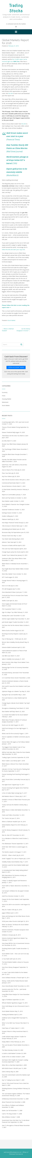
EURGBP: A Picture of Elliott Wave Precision (14, 799)
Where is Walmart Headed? (10, 821)
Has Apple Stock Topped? (9, 784)
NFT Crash (5, 577)
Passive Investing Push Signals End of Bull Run (15, 788)
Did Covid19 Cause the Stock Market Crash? (14, 686)
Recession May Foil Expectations (11, 532)
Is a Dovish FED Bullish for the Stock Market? (15, 715)
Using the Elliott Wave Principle (11, 454)
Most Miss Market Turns (9, 574)
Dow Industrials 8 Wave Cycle (10, 592)
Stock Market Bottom (8, 1011)
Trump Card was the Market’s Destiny (13, 805)
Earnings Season (6, 513)
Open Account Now (16, 367)
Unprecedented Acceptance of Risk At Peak (14, 650)
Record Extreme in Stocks (9, 486)
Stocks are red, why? (8, 725)
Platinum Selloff (6, 519)
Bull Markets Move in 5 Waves (10, 796)
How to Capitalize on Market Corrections (13, 737)
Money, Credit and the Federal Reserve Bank (15, 981)
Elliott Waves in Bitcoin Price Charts (12, 764)
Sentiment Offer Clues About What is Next (14, 558)
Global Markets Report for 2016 (11, 825)
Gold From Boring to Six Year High (12, 728)
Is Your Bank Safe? (7, 959)
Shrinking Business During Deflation (12, 1088)
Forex (3, 396)
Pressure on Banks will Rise (10, 545)
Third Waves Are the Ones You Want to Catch (15, 435)
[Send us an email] (16, 27)
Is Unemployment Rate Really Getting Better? (15, 870)
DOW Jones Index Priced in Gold (11, 921)
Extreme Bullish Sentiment (9, 647)
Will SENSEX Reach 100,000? (10, 1068)
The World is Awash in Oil (9, 852)
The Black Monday (7, 1050)
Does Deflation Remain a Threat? (11, 977)
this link (10, 93)
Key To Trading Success (9, 1080)
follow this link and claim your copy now (13, 249)
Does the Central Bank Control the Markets (14, 1075)
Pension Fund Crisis (7, 536)
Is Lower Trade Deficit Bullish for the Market (15, 972)
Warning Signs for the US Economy (12, 667)
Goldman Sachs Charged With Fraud (12, 1018)
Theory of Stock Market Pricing (11, 427)
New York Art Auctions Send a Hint (12, 480)
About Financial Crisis (8, 1102)
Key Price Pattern (7, 476)
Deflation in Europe (7, 935)
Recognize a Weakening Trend (10, 708)
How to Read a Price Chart (9, 470)
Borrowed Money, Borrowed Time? (12, 672)
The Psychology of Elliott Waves (11, 449)
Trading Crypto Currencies (9, 757)
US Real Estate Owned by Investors (12, 489)
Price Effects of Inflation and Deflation (13, 1105)
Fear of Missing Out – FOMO (10, 639)
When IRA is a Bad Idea (8, 1065)
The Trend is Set (6, 818)
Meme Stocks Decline (8, 630)
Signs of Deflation (7, 999)
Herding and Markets (8, 1014)
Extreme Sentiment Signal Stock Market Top (14, 938)
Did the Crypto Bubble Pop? (10, 619)
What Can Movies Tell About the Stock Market (15, 924)
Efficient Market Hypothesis (10, 1003)
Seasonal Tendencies (8, 509)
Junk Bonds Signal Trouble (9, 622)
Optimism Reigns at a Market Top (11, 691)
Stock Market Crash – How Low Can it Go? (14, 954)
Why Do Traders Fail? (8, 909)
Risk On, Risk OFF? (7, 835)
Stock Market (11, 320)
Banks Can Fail (6, 1110)
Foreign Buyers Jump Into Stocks (11, 552)
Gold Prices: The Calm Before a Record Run (14, 465)
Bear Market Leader (8, 501)
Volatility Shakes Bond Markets (11, 862)
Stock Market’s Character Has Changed (13, 504)
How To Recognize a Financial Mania (12, 1125)
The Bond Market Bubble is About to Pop (14, 962)
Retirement (5, 402)
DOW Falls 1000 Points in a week (11, 847)
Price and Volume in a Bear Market (12, 698)
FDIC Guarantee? (7, 609)
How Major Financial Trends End (11, 522)
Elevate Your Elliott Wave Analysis (11, 444)
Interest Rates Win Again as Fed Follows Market (16, 742)
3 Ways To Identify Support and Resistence (14, 880)
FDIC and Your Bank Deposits (10, 549)
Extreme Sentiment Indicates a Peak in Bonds (15, 681)
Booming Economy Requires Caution (12, 634)
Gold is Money (6, 1071)
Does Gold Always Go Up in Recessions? (13, 1006)
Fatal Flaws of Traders (8, 1028)
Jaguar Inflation (6, 913)
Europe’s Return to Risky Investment (12, 1031)
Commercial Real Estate (9, 483)
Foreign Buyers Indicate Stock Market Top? (14, 703)
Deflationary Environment (9, 1099)
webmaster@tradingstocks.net (12, 1152)
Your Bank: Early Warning (9, 539)
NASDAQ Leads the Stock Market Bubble (14, 865)
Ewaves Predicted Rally (8, 432)
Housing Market (6, 399)
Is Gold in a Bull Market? (9, 1053)
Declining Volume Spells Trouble (11, 948)
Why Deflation (6, 1117)
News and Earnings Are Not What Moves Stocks (16, 916)
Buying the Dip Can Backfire (10, 695)
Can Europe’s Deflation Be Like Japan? (13, 891)
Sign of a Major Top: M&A (9, 612)
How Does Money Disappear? (10, 967)
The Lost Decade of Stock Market (12, 1045)
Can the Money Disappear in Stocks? (12, 830)
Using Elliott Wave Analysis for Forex (12, 994)
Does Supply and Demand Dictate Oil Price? (14, 604)
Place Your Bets (6, 473)
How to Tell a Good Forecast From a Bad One (15, 1083)
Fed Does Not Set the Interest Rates (12, 625)
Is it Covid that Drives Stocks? (10, 678)
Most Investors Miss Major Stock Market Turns (15, 662)
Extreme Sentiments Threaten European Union (15, 930)
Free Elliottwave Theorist (9, 843)
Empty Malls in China (8, 1042)
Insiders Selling (6, 516)
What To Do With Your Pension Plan (12, 1023)
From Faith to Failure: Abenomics (11, 886)
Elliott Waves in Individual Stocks (11, 564)
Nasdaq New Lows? (7, 615)
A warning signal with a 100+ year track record (15, 422)
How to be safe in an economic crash (12, 904)
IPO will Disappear (7, 589)
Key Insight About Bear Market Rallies (13, 569)
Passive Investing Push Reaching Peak (13, 774)
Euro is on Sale (6, 586)
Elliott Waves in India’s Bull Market (12, 810)
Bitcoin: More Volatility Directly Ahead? (13, 642)
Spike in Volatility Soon (8, 659)
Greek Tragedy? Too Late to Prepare (12, 858)
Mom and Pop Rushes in (9, 498)
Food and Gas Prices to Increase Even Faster (15, 595)
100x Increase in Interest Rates (11, 526)
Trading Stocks (16, 8)
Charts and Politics (7, 815)
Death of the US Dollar (8, 1057)
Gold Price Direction (7, 896)
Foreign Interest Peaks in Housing (11, 580)
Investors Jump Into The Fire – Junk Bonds (14, 989)
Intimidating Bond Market (9, 529)
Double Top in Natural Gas (9, 555)
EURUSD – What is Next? (9, 855)
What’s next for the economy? (10, 733)
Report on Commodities (9, 494)
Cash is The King (6, 1114)
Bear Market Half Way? (8, 711)
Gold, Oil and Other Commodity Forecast (14, 779)
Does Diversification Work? (10, 986)
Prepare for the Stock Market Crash (12, 899)
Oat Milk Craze (6, 656)
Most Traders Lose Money (9, 761)
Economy (4, 392)
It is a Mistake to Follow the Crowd (12, 838)
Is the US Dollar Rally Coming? (10, 793)
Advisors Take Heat (7, 542)
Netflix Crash (5, 600)
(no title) (4, 441)
